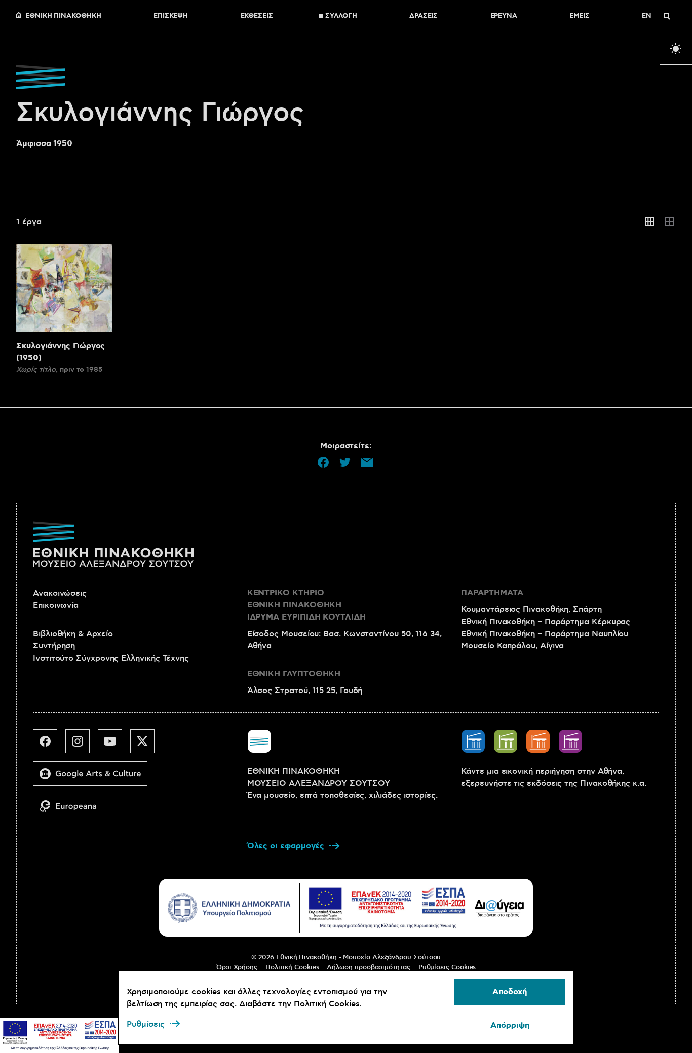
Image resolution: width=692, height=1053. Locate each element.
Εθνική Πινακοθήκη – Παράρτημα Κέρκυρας (545, 621)
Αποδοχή (509, 992)
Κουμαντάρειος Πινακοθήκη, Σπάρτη (531, 609)
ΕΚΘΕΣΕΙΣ (257, 16)
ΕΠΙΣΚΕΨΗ (170, 16)
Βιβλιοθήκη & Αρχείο (72, 634)
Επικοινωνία (56, 605)
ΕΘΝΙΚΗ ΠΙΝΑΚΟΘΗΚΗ (63, 16)
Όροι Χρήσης (236, 967)
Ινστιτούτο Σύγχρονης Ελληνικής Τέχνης (111, 658)
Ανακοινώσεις (60, 593)
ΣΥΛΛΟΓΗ (341, 16)
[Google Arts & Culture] (94, 777)
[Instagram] (81, 745)
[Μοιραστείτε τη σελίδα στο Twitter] (345, 462)
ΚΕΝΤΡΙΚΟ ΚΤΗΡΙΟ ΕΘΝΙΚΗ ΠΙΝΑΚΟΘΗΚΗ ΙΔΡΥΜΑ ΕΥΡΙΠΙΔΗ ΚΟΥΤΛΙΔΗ (306, 605)
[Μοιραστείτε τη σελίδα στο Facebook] (323, 462)
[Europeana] (72, 810)
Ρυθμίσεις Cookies (447, 967)
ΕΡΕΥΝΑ (504, 16)
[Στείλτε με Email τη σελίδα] (367, 462)
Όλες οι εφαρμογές (286, 846)
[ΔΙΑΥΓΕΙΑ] (499, 908)
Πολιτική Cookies (292, 967)
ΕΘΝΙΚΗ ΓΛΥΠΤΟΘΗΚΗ (294, 674)
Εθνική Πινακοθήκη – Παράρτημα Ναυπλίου (544, 634)
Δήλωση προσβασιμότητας (368, 967)
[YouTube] (114, 745)
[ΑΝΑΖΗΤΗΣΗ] (667, 16)
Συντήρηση (54, 646)
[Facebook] (49, 745)
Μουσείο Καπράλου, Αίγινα (512, 646)
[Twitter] (146, 745)
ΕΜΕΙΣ (579, 16)
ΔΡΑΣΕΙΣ (423, 16)
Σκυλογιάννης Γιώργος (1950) (60, 352)
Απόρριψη (509, 1025)
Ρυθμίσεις (146, 1024)
